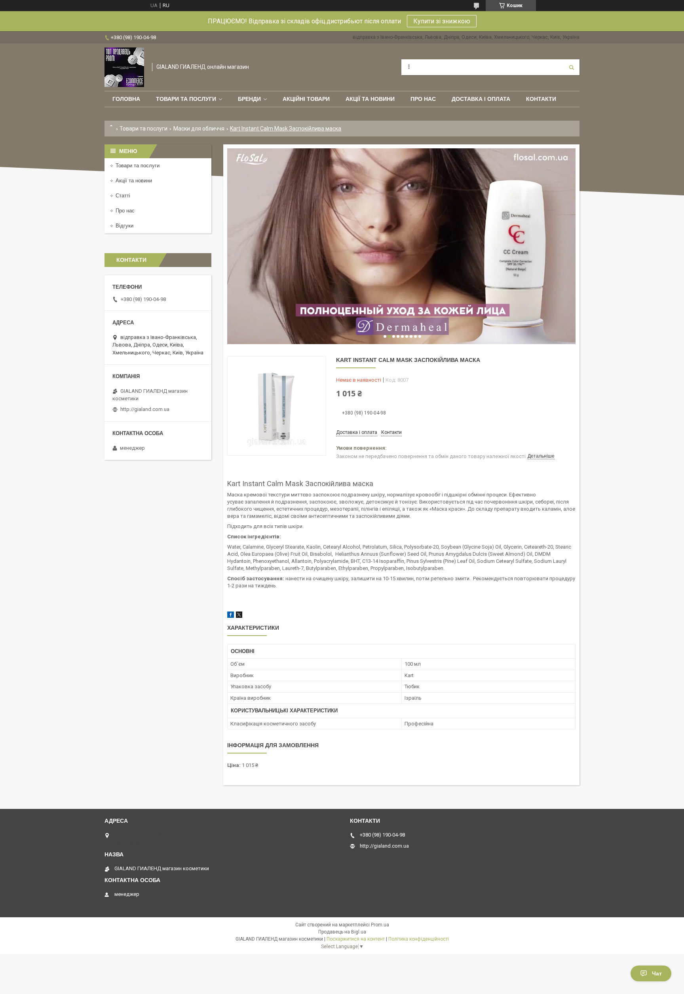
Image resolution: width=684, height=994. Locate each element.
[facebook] (230, 616)
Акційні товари (306, 99)
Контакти (541, 99)
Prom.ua (380, 925)
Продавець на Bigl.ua (342, 932)
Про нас (423, 99)
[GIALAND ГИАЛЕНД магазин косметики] (124, 67)
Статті (123, 196)
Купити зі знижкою (441, 21)
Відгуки (124, 226)
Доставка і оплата (481, 99)
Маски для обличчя (198, 128)
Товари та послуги (186, 99)
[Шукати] (572, 67)
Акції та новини (370, 99)
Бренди (249, 99)
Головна (126, 99)
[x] (239, 616)
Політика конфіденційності (418, 939)
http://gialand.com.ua (144, 409)
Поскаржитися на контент (356, 939)
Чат (657, 973)
